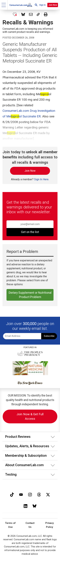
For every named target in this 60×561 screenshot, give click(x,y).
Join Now (52, 5)
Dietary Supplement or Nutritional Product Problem (30, 295)
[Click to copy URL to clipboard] (38, 14)
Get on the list (30, 232)
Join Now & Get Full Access (30, 416)
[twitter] (48, 494)
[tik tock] (12, 494)
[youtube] (21, 494)
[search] (36, 5)
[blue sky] (34, 505)
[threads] (39, 494)
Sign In (42, 5)
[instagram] (30, 494)
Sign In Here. (41, 179)
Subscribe (49, 336)
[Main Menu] (4, 5)
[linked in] (25, 505)
